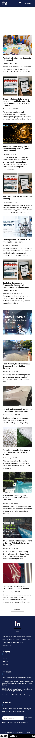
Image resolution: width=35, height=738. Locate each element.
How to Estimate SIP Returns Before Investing (16, 695)
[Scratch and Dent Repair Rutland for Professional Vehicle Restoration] (17, 396)
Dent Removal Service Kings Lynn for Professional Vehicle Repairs (16, 587)
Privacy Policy (23, 722)
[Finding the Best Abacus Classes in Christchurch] (17, 45)
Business (5, 109)
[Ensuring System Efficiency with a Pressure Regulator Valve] (17, 226)
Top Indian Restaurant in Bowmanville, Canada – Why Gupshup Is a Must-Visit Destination (17, 285)
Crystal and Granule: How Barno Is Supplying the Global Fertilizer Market (16, 452)
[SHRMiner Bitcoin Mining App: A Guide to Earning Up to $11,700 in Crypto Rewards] (17, 133)
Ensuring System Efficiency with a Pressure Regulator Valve (16, 241)
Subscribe (28, 718)
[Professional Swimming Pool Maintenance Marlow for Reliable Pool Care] (17, 482)
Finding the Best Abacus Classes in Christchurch (16, 677)
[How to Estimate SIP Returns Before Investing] (17, 183)
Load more (17, 609)
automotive (6, 415)
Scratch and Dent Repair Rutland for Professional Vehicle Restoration (17, 410)
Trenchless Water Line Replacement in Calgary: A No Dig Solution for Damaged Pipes (17, 543)
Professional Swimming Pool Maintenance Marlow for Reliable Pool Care (16, 498)
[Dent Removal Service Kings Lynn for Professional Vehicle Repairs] (17, 573)
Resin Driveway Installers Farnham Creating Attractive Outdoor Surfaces (16, 366)
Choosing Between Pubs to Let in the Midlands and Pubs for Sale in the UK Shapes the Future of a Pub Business (16, 102)
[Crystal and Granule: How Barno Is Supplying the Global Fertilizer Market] (17, 437)
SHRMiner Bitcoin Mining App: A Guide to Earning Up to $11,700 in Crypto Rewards (16, 148)
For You (5, 64)
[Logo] (5, 3)
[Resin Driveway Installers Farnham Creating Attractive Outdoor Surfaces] (17, 350)
